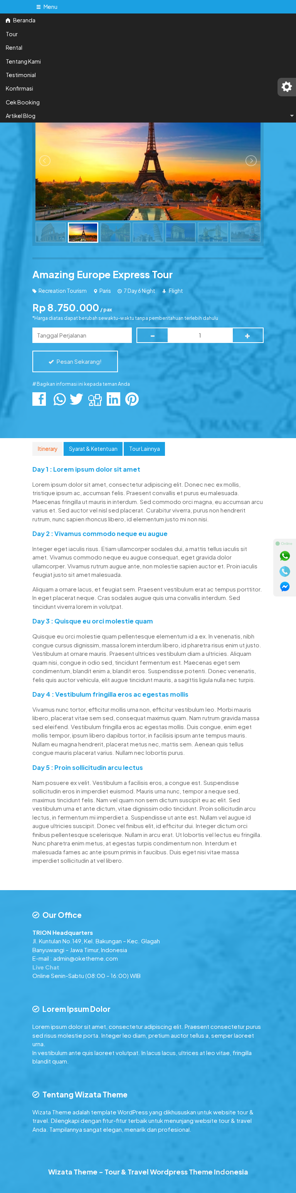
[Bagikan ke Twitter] (78, 402)
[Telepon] (284, 571)
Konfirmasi (19, 88)
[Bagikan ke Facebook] (41, 402)
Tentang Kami (23, 61)
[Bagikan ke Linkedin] (115, 402)
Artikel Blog (20, 115)
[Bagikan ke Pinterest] (134, 402)
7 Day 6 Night (139, 290)
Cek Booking (23, 102)
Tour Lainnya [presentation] (144, 448)
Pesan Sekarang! (79, 361)
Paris (105, 290)
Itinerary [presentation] (47, 448)
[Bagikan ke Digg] (97, 402)
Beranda (23, 20)
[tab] (47, 449)
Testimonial (21, 74)
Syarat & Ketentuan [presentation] (93, 448)
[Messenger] (284, 587)
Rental (14, 47)
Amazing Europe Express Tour (102, 274)
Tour (12, 33)
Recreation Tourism (63, 290)
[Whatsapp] (284, 556)
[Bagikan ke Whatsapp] (60, 402)
